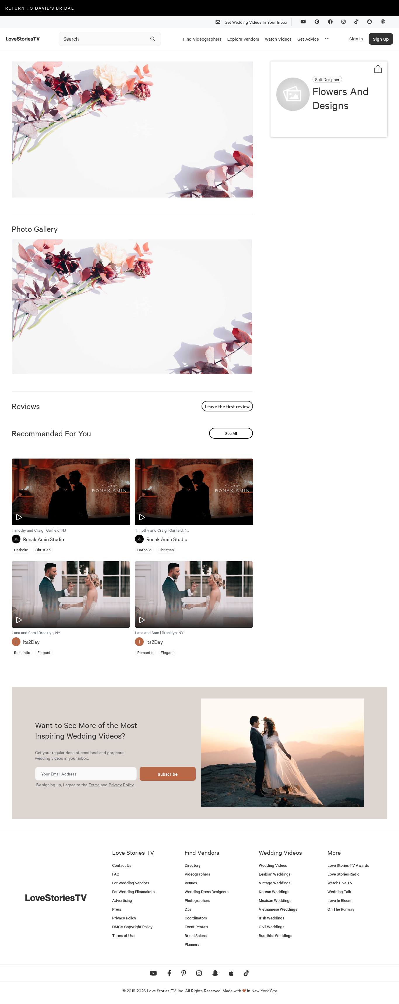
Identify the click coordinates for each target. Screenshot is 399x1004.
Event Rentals (196, 926)
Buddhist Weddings (275, 935)
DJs (188, 909)
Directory (193, 865)
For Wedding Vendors (130, 882)
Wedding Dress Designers (206, 891)
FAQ (115, 874)
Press (117, 909)
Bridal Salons (196, 935)
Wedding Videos (273, 865)
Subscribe (168, 774)
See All (231, 433)
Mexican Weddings (275, 900)
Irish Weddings (271, 918)
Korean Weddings (274, 891)
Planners (192, 944)
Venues (191, 882)
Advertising (122, 900)
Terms (94, 784)
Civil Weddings (271, 926)
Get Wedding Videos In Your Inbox (256, 22)
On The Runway (340, 909)
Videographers (197, 874)
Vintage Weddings (274, 882)
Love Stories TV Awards (348, 865)
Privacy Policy (121, 784)
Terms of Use (123, 935)
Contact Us (121, 865)
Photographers (197, 900)
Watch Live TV (340, 882)
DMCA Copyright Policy (132, 926)
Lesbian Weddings (274, 874)
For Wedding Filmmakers (133, 891)
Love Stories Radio (343, 874)
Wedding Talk (339, 891)
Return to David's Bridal (39, 8)
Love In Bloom (339, 900)
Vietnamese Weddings (278, 909)
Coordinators (196, 918)
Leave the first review (227, 406)
